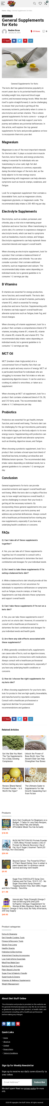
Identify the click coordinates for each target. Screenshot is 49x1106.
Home (4, 11)
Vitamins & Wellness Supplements (16, 980)
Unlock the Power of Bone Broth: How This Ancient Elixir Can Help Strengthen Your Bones (35, 757)
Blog (9, 11)
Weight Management (10, 984)
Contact (6, 1046)
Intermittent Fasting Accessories (16, 955)
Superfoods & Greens (11, 977)
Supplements (7, 16)
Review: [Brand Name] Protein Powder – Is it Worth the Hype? (12, 788)
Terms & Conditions (10, 1053)
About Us (6, 1042)
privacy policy (30, 1088)
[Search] (35, 3)
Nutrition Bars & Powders (12, 966)
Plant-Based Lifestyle (11, 970)
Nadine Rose (14, 30)
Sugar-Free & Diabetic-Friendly (14, 973)
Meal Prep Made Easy (10, 962)
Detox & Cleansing (9, 934)
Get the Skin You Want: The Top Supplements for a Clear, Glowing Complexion (12, 757)
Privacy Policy (8, 1049)
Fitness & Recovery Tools (12, 941)
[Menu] (3, 3)
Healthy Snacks (8, 948)
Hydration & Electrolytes (12, 952)
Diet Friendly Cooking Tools (13, 937)
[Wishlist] (40, 3)
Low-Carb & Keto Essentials (13, 959)
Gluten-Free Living (9, 945)
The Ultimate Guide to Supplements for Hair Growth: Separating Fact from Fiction (35, 790)
